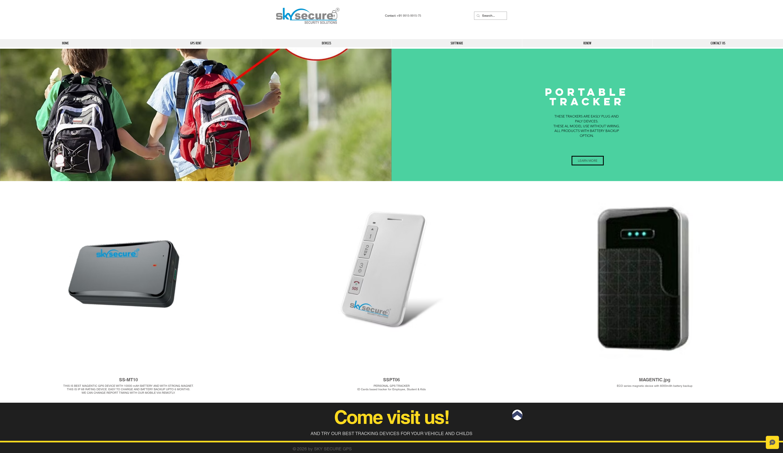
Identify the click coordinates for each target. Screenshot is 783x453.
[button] (588, 160)
